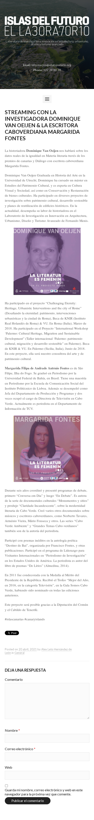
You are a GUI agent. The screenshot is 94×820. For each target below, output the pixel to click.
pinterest (43, 54)
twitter (50, 54)
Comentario (14, 679)
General (19, 652)
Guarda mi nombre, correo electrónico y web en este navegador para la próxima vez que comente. (44, 792)
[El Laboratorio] (47, 26)
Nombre (12, 730)
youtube (56, 54)
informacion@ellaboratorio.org (51, 65)
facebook (36, 54)
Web (8, 767)
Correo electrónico (20, 749)
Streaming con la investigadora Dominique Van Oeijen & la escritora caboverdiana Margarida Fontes (42, 125)
